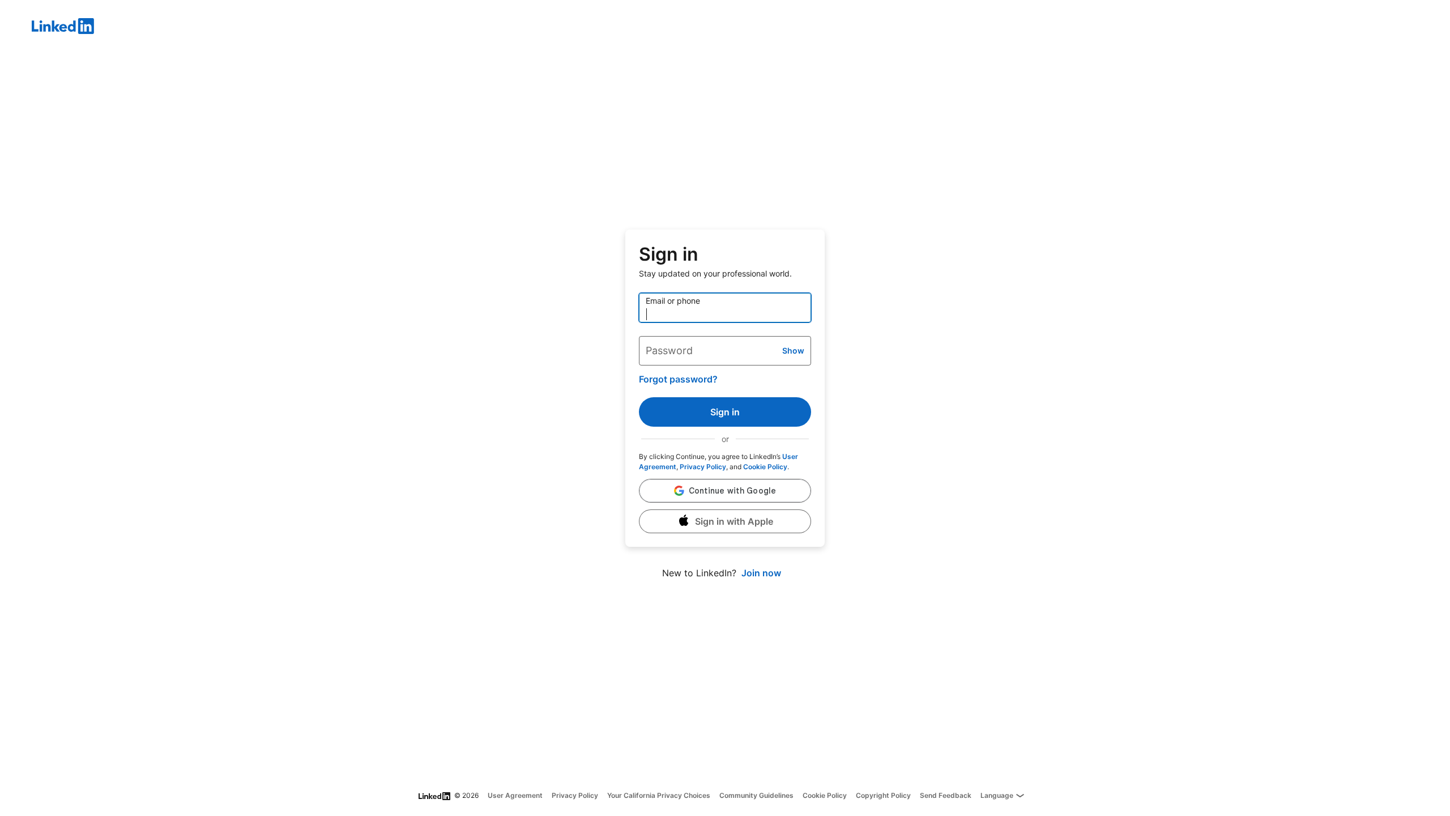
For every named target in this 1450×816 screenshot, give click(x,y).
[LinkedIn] (741, 27)
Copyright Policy (883, 795)
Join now (761, 573)
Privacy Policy (703, 466)
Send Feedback (945, 795)
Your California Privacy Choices (658, 795)
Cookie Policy (765, 466)
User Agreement (515, 795)
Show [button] (793, 350)
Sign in (725, 412)
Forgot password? (678, 379)
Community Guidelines (756, 795)
